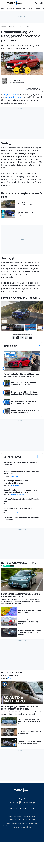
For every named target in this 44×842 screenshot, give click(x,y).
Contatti (31, 808)
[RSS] (34, 802)
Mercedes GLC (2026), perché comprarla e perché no (21, 463)
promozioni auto (13, 97)
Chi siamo (13, 808)
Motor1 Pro (27, 8)
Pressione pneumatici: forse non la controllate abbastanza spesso (18, 482)
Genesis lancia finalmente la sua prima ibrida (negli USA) (22, 472)
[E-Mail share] (30, 337)
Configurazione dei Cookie (15, 819)
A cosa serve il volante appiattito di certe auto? (20, 509)
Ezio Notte (16, 80)
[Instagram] (27, 802)
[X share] (17, 337)
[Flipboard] (20, 802)
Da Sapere (17, 8)
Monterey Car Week (18, 494)
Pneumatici (15, 485)
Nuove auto (15, 476)
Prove (9, 8)
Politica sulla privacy (15, 816)
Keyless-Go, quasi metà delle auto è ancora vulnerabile (21, 518)
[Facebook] (10, 802)
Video (38, 8)
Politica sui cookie (29, 816)
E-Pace (19, 27)
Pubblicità (22, 808)
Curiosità (14, 504)
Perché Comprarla (17, 467)
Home (3, 27)
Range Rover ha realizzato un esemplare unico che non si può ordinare (20, 491)
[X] (13, 802)
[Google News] (24, 802)
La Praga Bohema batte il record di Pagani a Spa (21, 500)
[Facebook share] (13, 337)
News (3, 8)
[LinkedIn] (17, 802)
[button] (4, 327)
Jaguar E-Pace (11, 94)
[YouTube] (30, 802)
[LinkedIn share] (22, 337)
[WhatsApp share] (26, 337)
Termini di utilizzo (31, 819)
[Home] (14, 3)
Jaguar (11, 27)
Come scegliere (17, 522)
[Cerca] (36, 3)
